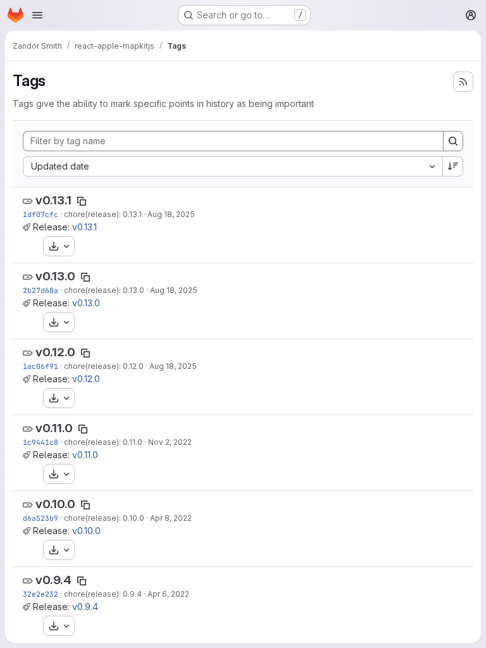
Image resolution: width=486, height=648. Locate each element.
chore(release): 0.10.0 (104, 518)
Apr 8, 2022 (171, 518)
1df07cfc (40, 214)
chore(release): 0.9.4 (103, 594)
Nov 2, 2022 (170, 442)
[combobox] (232, 166)
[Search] (453, 141)
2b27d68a (40, 290)
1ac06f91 (40, 366)
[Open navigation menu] (37, 15)
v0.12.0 (55, 352)
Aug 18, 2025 (171, 214)
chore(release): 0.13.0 (104, 290)
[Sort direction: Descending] (453, 166)
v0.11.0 (54, 428)
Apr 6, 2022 (168, 594)
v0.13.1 (53, 200)
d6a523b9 (40, 518)
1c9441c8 (40, 442)
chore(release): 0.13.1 (103, 214)
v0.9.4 (53, 580)
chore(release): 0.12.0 (104, 366)
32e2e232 (40, 594)
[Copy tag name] (81, 201)
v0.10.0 (55, 504)
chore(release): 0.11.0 (103, 442)
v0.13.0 (55, 276)
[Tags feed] (463, 82)
